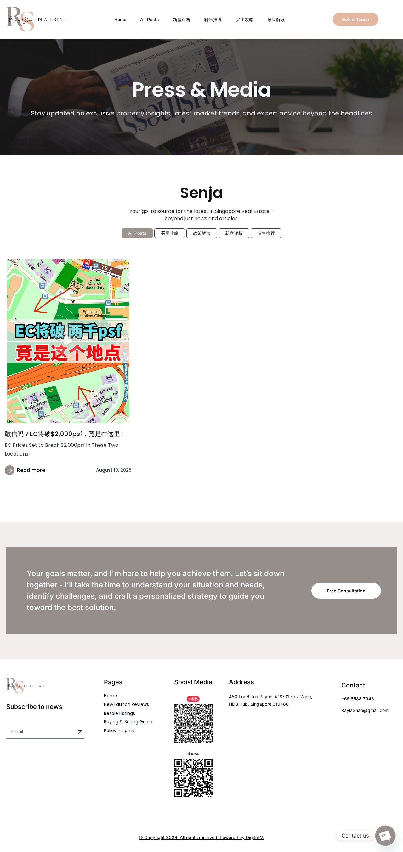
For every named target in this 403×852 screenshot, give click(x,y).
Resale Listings (119, 713)
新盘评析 (181, 19)
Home (120, 19)
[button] (68, 341)
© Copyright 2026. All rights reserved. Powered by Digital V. (201, 837)
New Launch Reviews (126, 704)
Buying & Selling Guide (128, 722)
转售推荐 (213, 19)
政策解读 (276, 19)
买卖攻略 (244, 19)
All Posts (149, 19)
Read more (31, 470)
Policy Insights (119, 730)
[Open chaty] (385, 835)
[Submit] (80, 732)
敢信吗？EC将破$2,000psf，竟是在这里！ (65, 433)
